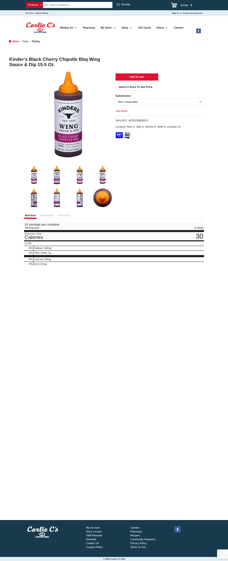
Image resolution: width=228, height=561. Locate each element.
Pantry (36, 41)
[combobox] (34, 5)
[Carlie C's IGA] (41, 27)
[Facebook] (198, 32)
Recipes (135, 535)
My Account (93, 527)
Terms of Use (138, 547)
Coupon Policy (94, 547)
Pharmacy (136, 531)
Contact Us (92, 543)
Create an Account (192, 13)
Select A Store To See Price (135, 87)
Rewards (91, 539)
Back (15, 41)
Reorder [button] (125, 4)
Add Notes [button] (122, 111)
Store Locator (94, 531)
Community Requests (142, 539)
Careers (135, 527)
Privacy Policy (138, 543)
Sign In (175, 13)
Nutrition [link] (30, 215)
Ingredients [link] (47, 215)
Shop (25, 41)
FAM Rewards (94, 535)
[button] (34, 175)
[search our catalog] (46, 5)
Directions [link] (64, 215)
